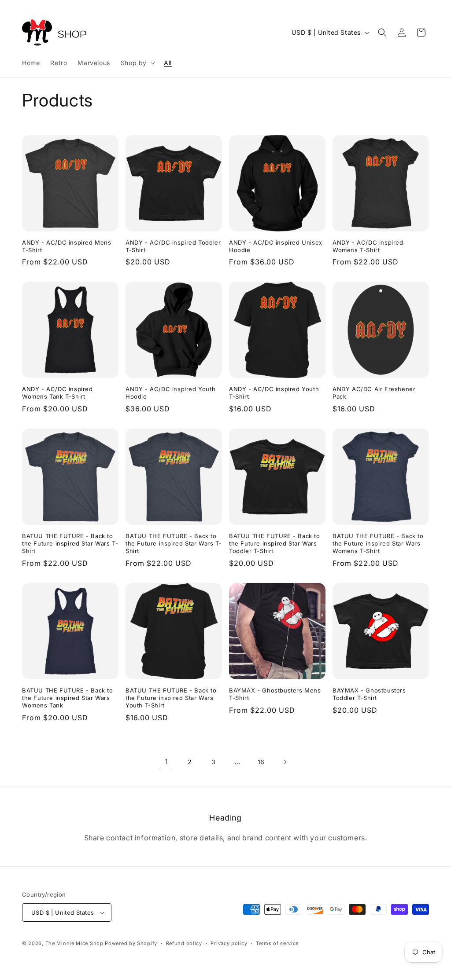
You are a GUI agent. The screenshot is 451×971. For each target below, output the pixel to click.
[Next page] (285, 762)
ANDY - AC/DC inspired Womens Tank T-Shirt (57, 392)
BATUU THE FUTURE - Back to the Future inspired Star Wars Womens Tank (67, 698)
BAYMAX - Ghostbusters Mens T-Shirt (275, 694)
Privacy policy (229, 943)
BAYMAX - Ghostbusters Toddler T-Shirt (369, 694)
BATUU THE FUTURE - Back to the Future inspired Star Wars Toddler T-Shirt (274, 543)
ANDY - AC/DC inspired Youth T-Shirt (274, 392)
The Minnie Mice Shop (74, 943)
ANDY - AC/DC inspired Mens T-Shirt (66, 246)
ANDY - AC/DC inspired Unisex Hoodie (275, 246)
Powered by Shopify (131, 943)
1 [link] (166, 761)
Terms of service (277, 943)
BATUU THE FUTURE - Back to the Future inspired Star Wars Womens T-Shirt (378, 543)
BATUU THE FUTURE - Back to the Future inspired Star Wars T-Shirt (70, 543)
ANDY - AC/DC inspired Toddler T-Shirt (173, 246)
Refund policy (184, 943)
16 (261, 762)
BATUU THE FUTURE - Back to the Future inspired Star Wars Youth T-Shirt (171, 698)
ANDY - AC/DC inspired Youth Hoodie (170, 392)
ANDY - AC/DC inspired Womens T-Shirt (368, 246)
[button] (137, 63)
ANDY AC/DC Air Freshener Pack (374, 392)
